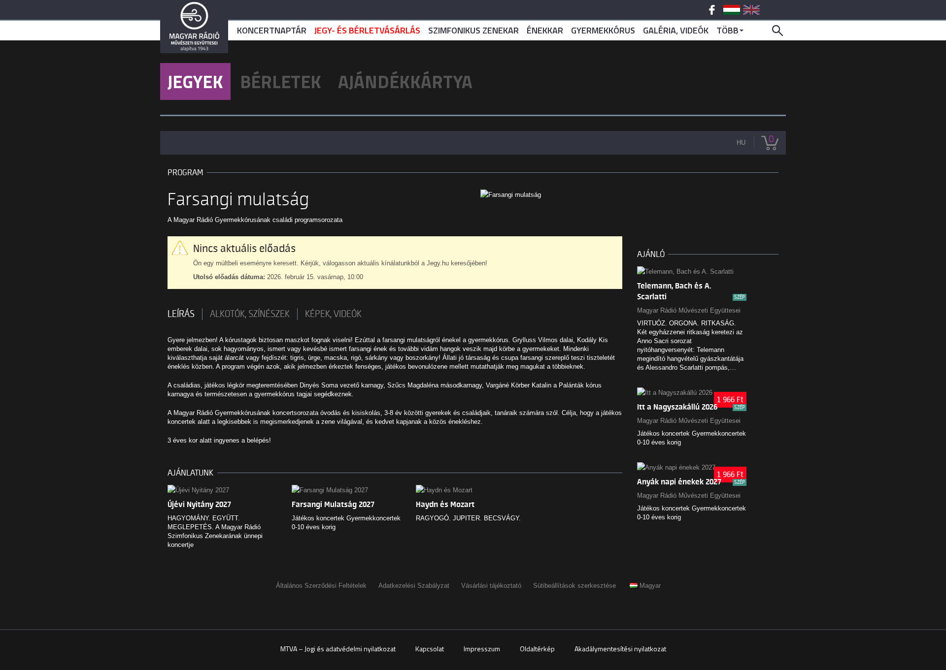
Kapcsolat (429, 648)
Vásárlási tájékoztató (491, 585)
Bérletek (280, 81)
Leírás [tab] (181, 314)
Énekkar (545, 30)
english (751, 10)
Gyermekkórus (603, 30)
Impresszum (482, 648)
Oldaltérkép (537, 648)
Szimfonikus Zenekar (473, 30)
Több (727, 30)
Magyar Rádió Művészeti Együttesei (689, 310)
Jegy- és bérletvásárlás (367, 30)
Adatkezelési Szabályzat (413, 585)
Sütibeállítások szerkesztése (574, 585)
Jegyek (195, 81)
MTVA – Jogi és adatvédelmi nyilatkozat (338, 648)
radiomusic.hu (194, 26)
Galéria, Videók (676, 30)
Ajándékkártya (405, 81)
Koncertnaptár (271, 30)
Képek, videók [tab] (333, 314)
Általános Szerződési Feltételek (321, 585)
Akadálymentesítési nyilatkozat (620, 648)
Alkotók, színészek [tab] (250, 314)
